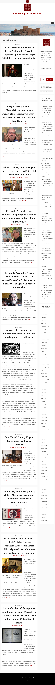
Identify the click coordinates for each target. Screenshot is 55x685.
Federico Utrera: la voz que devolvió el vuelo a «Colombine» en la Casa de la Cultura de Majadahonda (47, 220)
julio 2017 (44, 486)
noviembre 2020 (45, 398)
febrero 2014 (44, 501)
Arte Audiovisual (10, 340)
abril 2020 (44, 414)
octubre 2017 (44, 479)
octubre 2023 (44, 342)
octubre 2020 (44, 401)
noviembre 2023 (45, 339)
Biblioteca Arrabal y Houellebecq (18, 224)
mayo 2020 (44, 411)
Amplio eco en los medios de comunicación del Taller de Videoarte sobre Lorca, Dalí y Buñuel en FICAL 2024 (47, 283)
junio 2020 (44, 407)
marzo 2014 (44, 498)
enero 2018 (44, 470)
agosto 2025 (44, 317)
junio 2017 (44, 489)
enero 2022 (44, 376)
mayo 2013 (44, 520)
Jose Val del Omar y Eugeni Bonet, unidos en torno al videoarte (19, 441)
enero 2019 (44, 448)
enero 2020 (44, 420)
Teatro (26, 224)
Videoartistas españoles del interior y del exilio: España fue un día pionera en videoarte (19, 333)
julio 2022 (44, 370)
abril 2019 (44, 442)
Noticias (26, 61)
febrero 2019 (44, 445)
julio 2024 (44, 329)
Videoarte (29, 340)
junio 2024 (44, 332)
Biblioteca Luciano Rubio (17, 555)
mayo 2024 (44, 336)
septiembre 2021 (45, 386)
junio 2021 (44, 389)
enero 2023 (44, 357)
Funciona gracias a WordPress (20, 679)
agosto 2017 (44, 482)
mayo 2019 (44, 439)
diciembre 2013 (45, 507)
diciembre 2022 (45, 361)
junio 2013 (44, 517)
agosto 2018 (44, 461)
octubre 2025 (44, 314)
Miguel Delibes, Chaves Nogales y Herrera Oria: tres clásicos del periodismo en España (19, 171)
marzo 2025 (44, 320)
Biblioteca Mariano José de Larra (17, 61)
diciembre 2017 (45, 473)
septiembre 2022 (45, 367)
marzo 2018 (44, 467)
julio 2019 (44, 436)
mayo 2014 (44, 495)
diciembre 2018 (45, 451)
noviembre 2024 (45, 323)
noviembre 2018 (45, 454)
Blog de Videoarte (19, 340)
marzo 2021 (44, 395)
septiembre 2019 (45, 429)
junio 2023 (44, 345)
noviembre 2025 (45, 311)
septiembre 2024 (45, 326)
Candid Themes (37, 679)
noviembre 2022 (45, 364)
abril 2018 (44, 464)
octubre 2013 (44, 511)
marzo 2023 (44, 351)
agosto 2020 (44, 404)
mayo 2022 (44, 373)
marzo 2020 (44, 417)
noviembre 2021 (45, 379)
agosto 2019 (44, 432)
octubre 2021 (44, 382)
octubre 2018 (44, 457)
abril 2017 (44, 492)
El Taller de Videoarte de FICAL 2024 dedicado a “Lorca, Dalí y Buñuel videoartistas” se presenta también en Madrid (47, 295)
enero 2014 (44, 504)
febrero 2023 (44, 354)
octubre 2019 (44, 426)
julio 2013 (44, 514)
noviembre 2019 (45, 423)
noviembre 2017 (45, 476)
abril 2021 (44, 392)
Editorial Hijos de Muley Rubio (27, 13)
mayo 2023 (44, 348)
